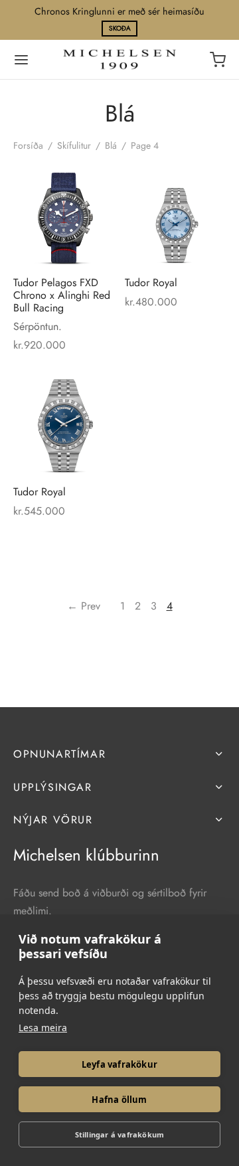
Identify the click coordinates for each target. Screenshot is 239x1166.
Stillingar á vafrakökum (120, 1134)
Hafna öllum (119, 1100)
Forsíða (28, 145)
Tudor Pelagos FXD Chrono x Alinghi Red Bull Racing (61, 294)
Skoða (120, 28)
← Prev (83, 606)
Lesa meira (43, 1027)
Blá (111, 145)
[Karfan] (218, 60)
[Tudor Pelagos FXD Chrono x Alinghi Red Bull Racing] (64, 215)
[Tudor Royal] (175, 215)
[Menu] (21, 60)
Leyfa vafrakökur (119, 1064)
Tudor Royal (151, 282)
